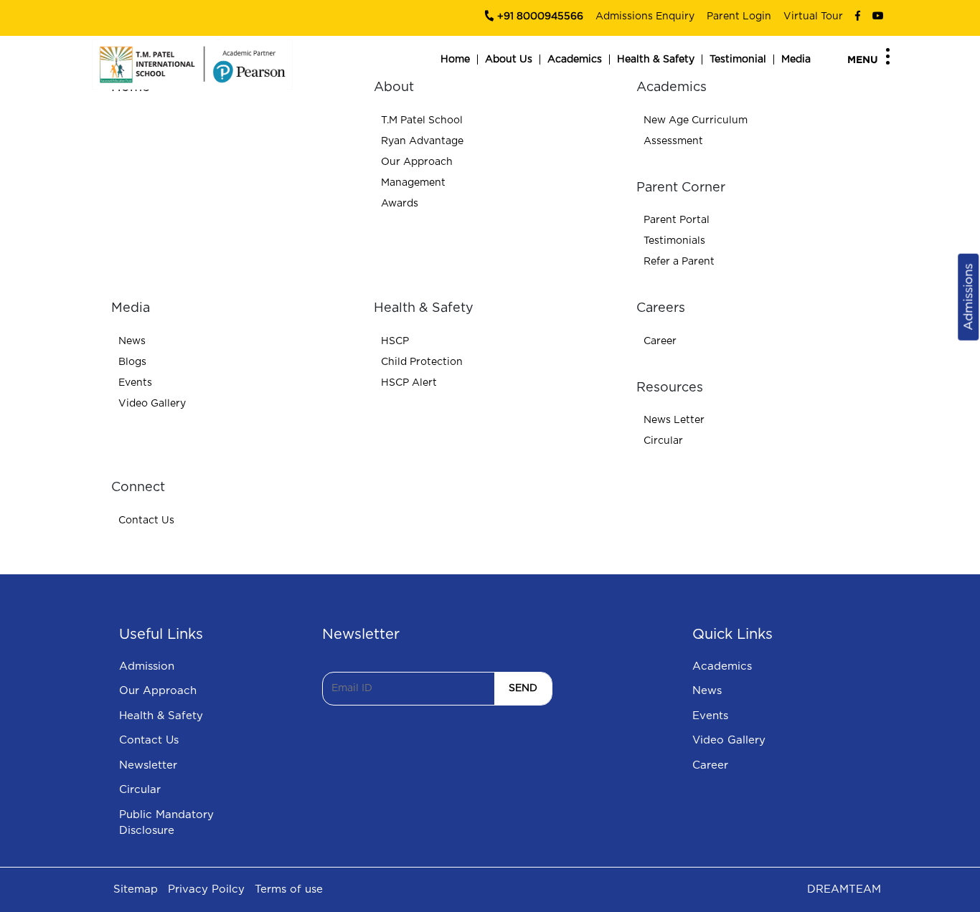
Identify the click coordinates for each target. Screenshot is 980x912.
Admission (146, 666)
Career (660, 341)
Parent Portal (677, 220)
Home (455, 59)
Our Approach (417, 162)
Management (413, 183)
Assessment (673, 141)
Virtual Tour (813, 16)
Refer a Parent (679, 262)
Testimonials (674, 241)
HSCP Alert (409, 383)
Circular (663, 441)
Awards (399, 204)
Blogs (132, 362)
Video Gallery (152, 404)
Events (135, 383)
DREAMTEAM (844, 889)
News (132, 341)
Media (796, 59)
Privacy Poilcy (206, 889)
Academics (574, 59)
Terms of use (289, 889)
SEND (523, 688)
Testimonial (738, 59)
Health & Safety (655, 59)
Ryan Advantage (422, 141)
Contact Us (146, 521)
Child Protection (422, 362)
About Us (508, 59)
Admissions (968, 296)
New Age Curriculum (696, 120)
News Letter (674, 420)
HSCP (395, 341)
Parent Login (739, 16)
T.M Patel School (422, 120)
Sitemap (135, 889)
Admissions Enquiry (644, 16)
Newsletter (148, 765)
